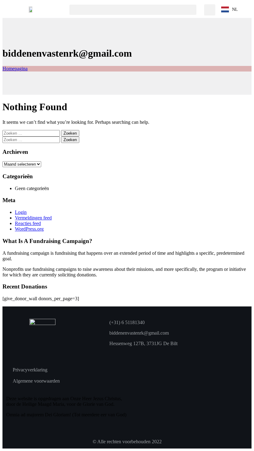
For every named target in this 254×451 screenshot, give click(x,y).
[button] (132, 10)
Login (21, 212)
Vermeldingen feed (33, 217)
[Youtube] (114, 354)
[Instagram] (124, 354)
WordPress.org (29, 229)
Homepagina (15, 68)
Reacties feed (28, 223)
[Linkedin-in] (134, 354)
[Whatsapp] (143, 354)
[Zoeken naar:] (31, 133)
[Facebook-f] (105, 354)
